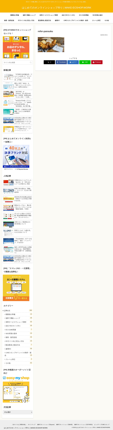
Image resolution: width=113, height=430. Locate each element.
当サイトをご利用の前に (19, 424)
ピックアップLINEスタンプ (101, 424)
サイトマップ (31, 424)
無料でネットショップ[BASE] (64, 424)
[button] (30, 62)
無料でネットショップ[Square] (45, 424)
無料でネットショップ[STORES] (83, 424)
